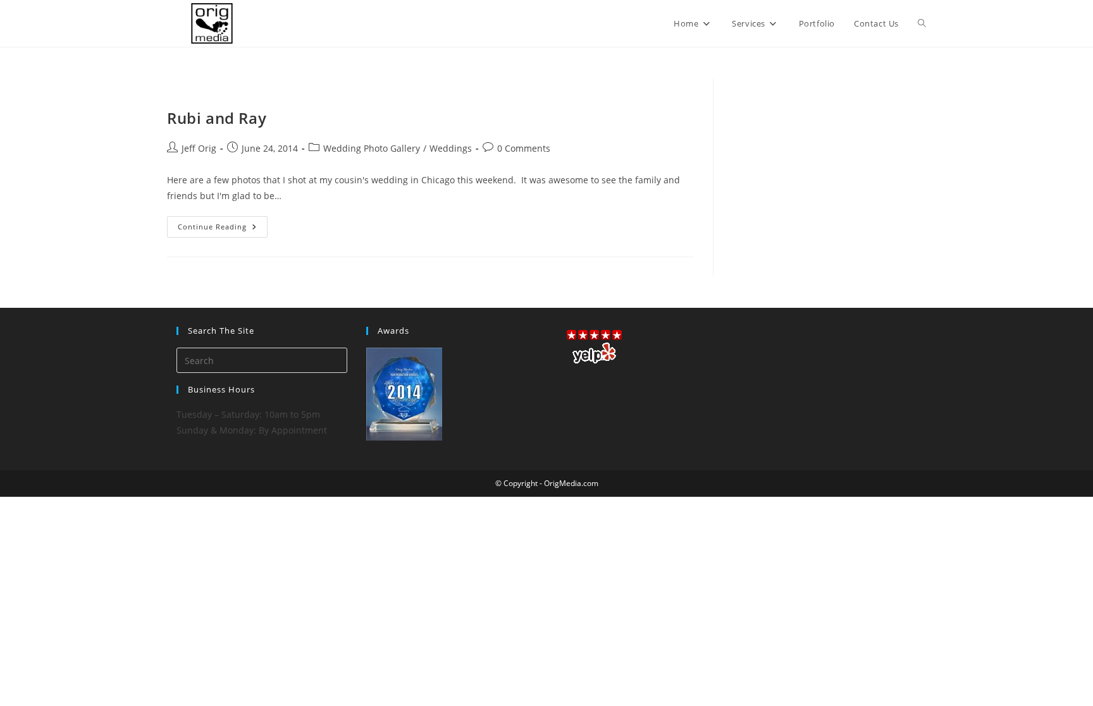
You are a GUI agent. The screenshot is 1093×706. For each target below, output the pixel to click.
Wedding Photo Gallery (371, 148)
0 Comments (523, 148)
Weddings (450, 148)
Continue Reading (223, 229)
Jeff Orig (199, 148)
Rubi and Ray (216, 117)
